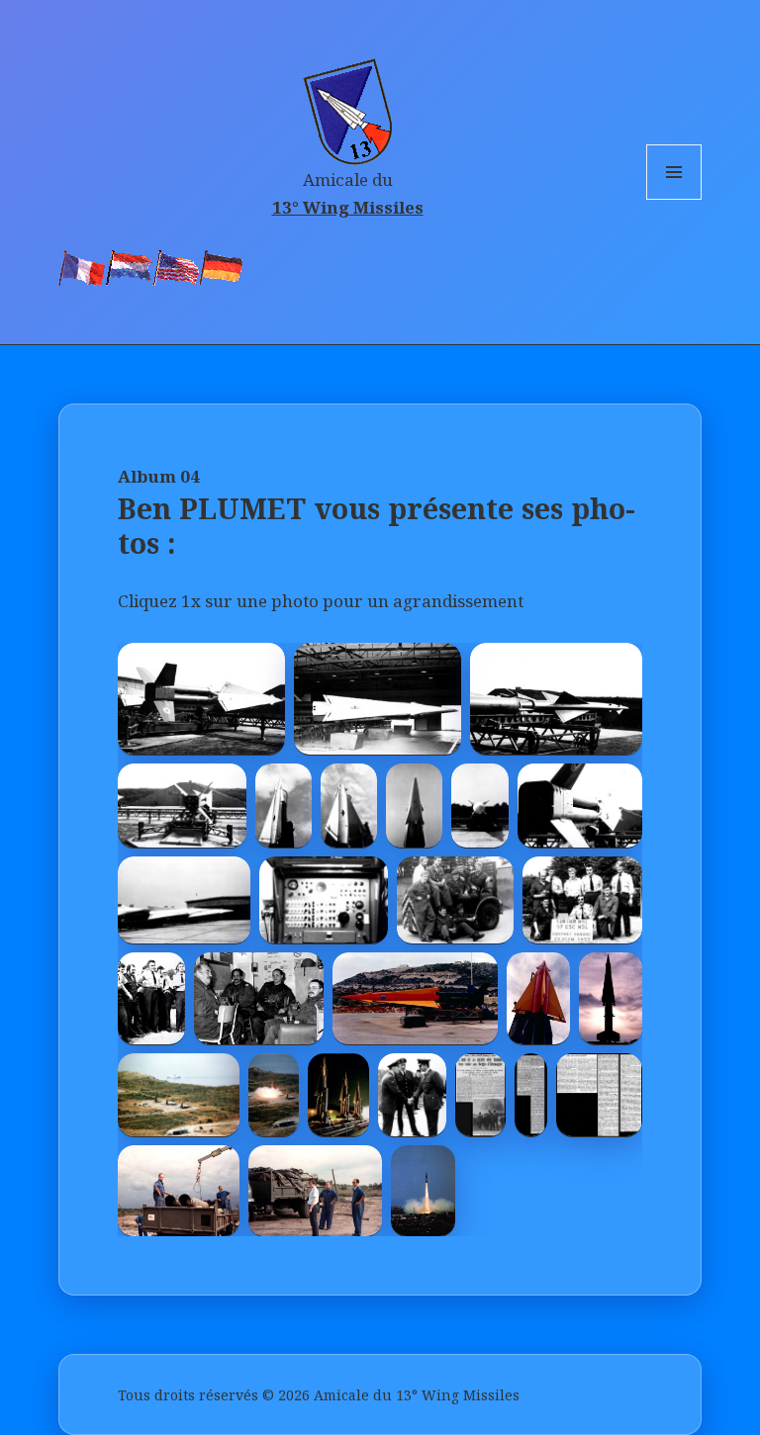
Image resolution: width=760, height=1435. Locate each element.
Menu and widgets (674, 199)
